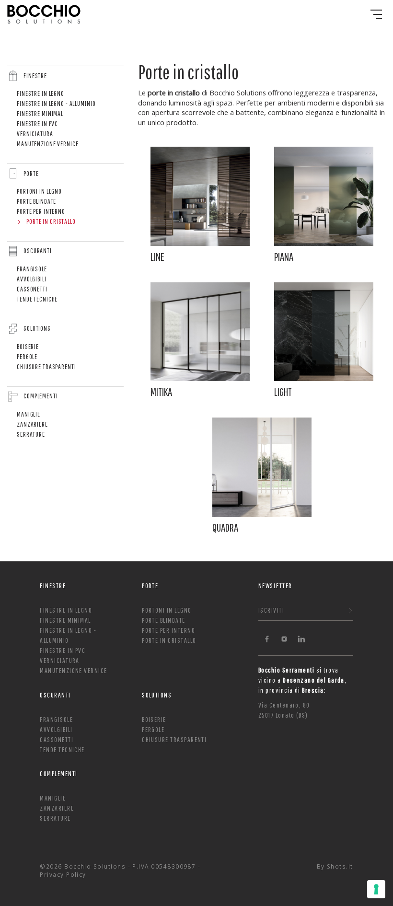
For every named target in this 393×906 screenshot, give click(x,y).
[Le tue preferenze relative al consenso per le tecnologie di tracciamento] (376, 889)
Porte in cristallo (51, 221)
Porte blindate (36, 201)
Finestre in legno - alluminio (56, 103)
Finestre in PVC (37, 123)
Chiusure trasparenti (46, 366)
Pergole (27, 356)
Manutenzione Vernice (48, 143)
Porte (30, 173)
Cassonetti (32, 289)
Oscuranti (37, 250)
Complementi (40, 396)
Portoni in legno (39, 191)
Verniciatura (35, 133)
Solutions (37, 328)
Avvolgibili (31, 279)
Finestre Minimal (40, 113)
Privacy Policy (63, 874)
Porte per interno (41, 211)
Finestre (35, 75)
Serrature (31, 434)
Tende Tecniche (37, 299)
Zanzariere (32, 424)
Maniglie (28, 414)
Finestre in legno (40, 93)
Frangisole (32, 269)
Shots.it (340, 866)
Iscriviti (271, 610)
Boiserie (28, 346)
